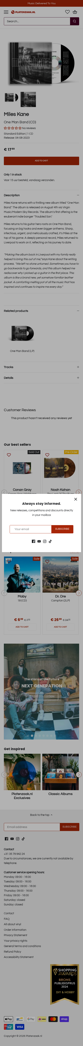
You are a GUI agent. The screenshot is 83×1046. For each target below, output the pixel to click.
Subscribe (62, 529)
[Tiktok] (50, 541)
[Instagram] (44, 541)
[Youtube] (39, 541)
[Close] (75, 499)
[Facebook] (33, 541)
